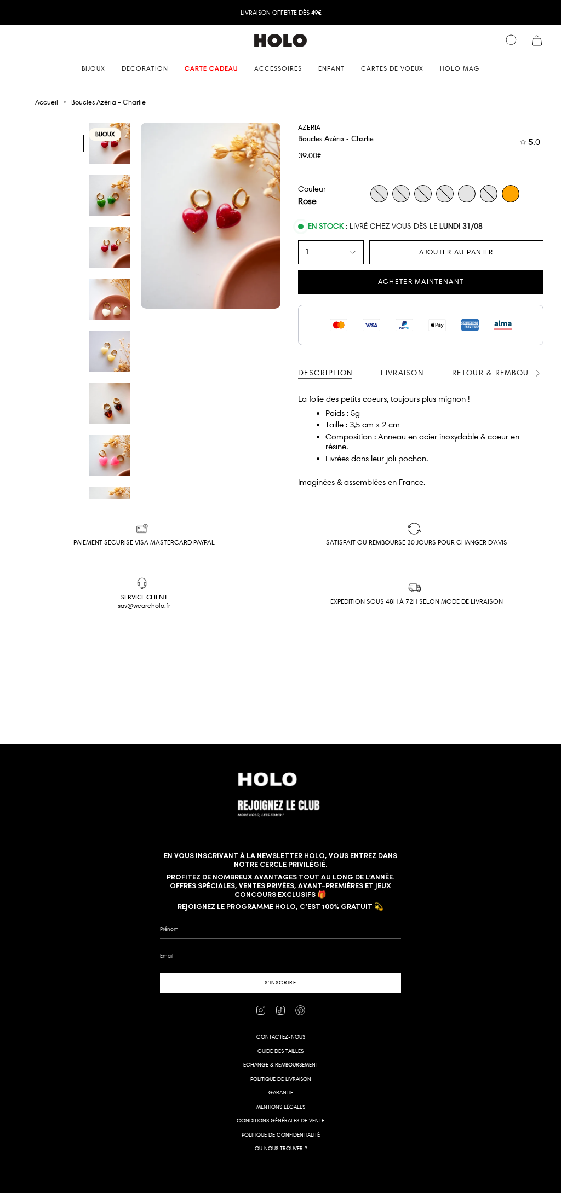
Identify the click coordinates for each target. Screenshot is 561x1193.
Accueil (46, 101)
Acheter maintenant (420, 281)
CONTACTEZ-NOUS (280, 1036)
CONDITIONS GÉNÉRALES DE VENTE (280, 1120)
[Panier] (536, 40)
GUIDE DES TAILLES (280, 1051)
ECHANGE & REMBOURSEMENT (280, 1064)
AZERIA (309, 127)
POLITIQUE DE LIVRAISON (280, 1078)
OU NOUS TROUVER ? (281, 1148)
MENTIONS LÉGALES (280, 1106)
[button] (93, 68)
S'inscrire (280, 982)
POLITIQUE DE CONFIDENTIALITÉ (281, 1134)
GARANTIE (280, 1092)
